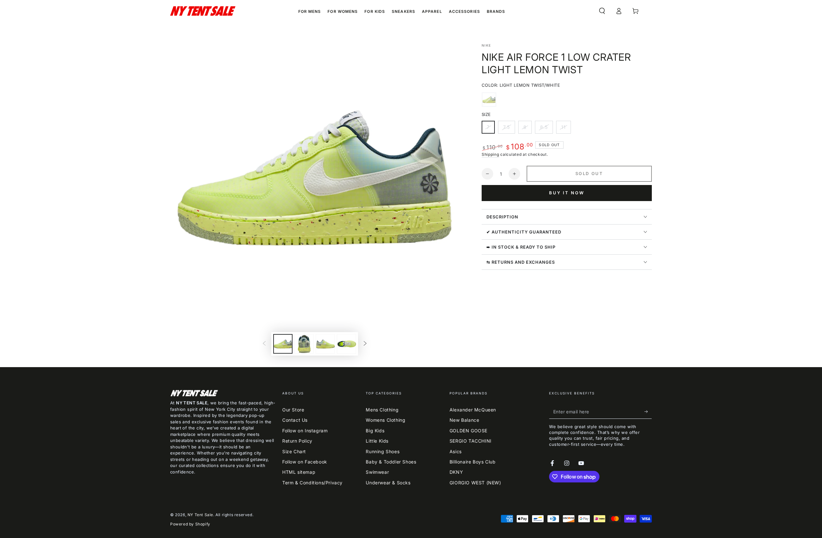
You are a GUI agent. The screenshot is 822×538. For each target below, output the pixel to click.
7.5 (509, 129)
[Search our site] (602, 11)
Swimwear (377, 472)
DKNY (456, 472)
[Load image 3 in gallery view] (325, 344)
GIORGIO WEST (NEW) (475, 482)
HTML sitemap (298, 472)
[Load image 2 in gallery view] (304, 344)
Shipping (490, 154)
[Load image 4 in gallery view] (346, 344)
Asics (456, 451)
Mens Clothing (382, 409)
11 (566, 129)
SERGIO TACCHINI (471, 441)
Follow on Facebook (304, 461)
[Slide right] (365, 344)
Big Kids (375, 430)
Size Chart (294, 451)
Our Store (293, 409)
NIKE (486, 45)
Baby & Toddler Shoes (391, 461)
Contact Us (295, 420)
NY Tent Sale (200, 514)
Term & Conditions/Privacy (312, 482)
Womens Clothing (385, 420)
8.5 (546, 129)
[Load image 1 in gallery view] (283, 344)
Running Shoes (382, 451)
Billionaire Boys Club (473, 461)
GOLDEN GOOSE (468, 430)
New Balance (464, 420)
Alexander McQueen (473, 409)
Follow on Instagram (305, 430)
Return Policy (297, 441)
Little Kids (377, 441)
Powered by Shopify (190, 524)
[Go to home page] (202, 11)
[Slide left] (264, 344)
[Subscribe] (648, 411)
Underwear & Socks (388, 482)
